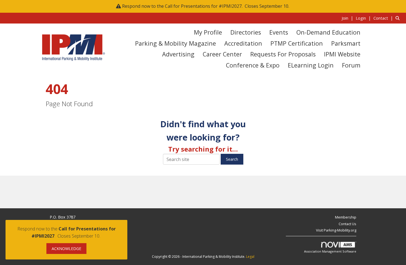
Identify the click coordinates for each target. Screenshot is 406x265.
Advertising (178, 54)
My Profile (208, 32)
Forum (351, 65)
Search (232, 159)
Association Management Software (330, 251)
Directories (245, 32)
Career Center (222, 54)
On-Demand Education (328, 32)
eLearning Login (311, 65)
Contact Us (347, 223)
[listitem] (348, 18)
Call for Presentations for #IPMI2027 (203, 6)
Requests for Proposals (283, 54)
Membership (345, 217)
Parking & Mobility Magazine (175, 43)
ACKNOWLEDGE (66, 248)
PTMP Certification (296, 43)
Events (278, 32)
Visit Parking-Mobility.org (336, 230)
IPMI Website (342, 54)
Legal (250, 256)
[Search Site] (399, 18)
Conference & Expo (253, 65)
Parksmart (345, 43)
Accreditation (243, 43)
